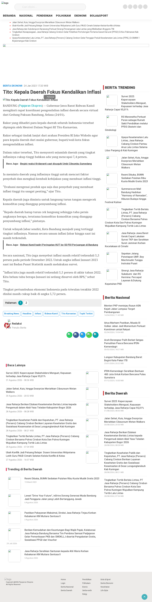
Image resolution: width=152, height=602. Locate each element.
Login (63, 583)
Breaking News (11, 313)
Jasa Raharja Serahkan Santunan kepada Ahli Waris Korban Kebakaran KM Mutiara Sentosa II (56, 552)
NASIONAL (26, 16)
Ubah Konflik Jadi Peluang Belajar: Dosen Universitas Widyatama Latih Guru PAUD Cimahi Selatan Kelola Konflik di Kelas (66, 25)
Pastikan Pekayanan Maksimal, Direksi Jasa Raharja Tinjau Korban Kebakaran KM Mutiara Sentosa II (60, 514)
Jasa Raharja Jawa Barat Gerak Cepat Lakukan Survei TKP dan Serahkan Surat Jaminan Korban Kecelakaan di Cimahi (127, 239)
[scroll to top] (144, 597)
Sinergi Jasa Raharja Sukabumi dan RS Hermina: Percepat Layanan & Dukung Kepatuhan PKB (124, 277)
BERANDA (9, 16)
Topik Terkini (86, 313)
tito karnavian (68, 313)
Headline (27, 313)
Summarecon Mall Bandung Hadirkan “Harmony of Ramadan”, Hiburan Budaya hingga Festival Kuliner (126, 195)
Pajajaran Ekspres (30, 106)
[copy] (96, 335)
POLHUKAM (63, 16)
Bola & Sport (106, 579)
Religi (84, 594)
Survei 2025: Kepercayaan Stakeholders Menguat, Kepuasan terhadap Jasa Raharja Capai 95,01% (126, 103)
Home (63, 579)
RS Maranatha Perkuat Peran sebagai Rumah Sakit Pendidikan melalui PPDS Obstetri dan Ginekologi (126, 123)
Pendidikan (86, 579)
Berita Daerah (66, 590)
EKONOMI (80, 16)
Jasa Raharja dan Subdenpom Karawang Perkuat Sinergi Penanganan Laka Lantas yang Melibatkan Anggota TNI (63, 29)
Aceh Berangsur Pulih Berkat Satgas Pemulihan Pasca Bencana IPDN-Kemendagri (123, 343)
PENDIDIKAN (44, 16)
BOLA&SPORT (99, 16)
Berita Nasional (67, 587)
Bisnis (85, 587)
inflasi (38, 313)
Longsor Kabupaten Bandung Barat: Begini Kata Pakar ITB (123, 358)
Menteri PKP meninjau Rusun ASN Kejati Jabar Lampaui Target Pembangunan (122, 309)
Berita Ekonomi (107, 583)
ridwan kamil (51, 313)
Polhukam (86, 583)
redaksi (17, 324)
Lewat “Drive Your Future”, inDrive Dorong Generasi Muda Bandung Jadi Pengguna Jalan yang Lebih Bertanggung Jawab (60, 497)
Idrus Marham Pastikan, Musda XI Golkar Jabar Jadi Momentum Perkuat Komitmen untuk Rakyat (124, 326)
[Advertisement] (52, 350)
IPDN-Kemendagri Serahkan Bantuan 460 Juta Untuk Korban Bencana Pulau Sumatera (125, 374)
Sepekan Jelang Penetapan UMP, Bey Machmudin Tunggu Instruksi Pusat (132, 258)
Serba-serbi (87, 590)
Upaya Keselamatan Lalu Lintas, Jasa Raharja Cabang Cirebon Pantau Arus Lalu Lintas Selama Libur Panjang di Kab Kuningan (126, 144)
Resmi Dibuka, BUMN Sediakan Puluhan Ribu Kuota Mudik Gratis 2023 (61, 478)
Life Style (104, 590)
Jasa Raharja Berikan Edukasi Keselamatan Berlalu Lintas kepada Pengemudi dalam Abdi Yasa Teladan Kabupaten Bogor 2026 (124, 437)
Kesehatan (105, 587)
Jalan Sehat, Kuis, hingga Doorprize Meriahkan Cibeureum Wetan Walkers (45, 22)
